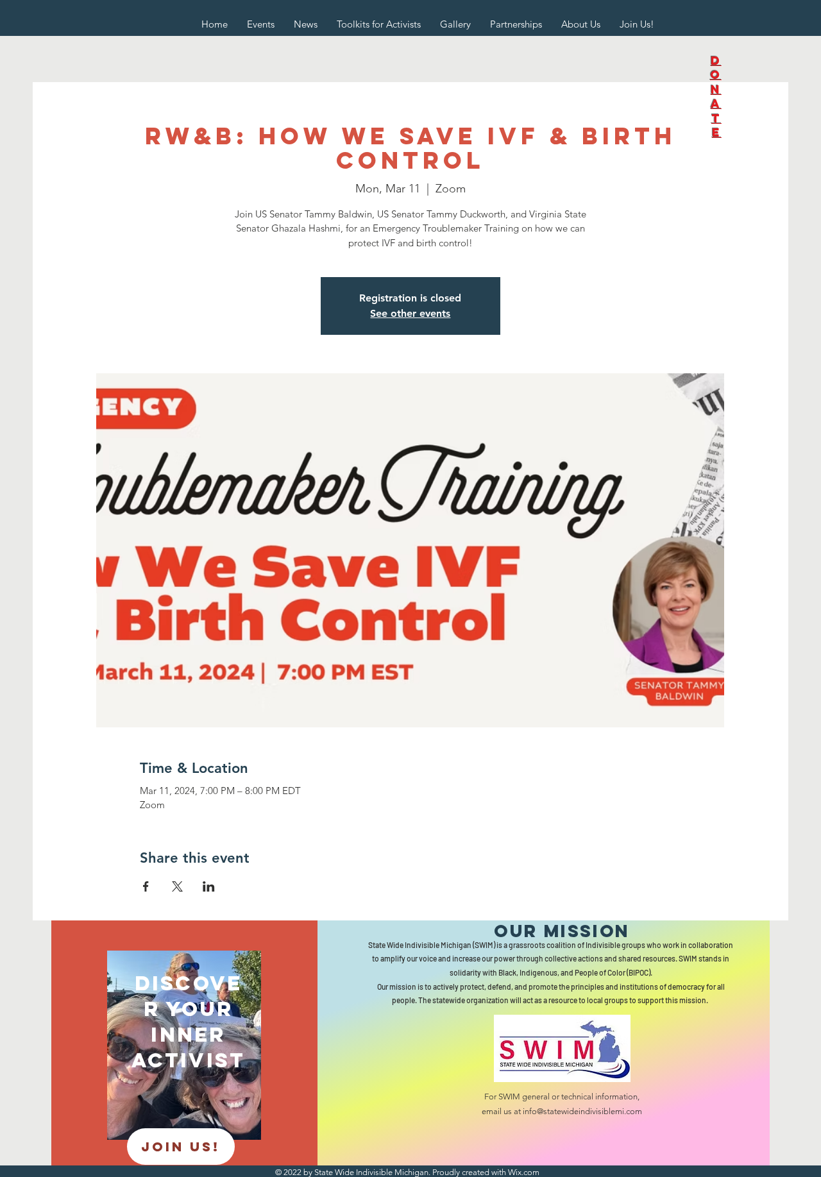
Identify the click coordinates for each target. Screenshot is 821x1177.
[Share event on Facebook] (146, 886)
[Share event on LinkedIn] (209, 886)
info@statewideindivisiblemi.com (582, 1111)
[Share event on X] (177, 886)
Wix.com (523, 1172)
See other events (410, 313)
